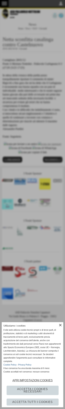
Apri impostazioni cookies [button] (32, 380)
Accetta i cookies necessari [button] (32, 390)
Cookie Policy (9, 365)
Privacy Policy (24, 365)
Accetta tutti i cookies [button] (32, 401)
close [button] (60, 325)
